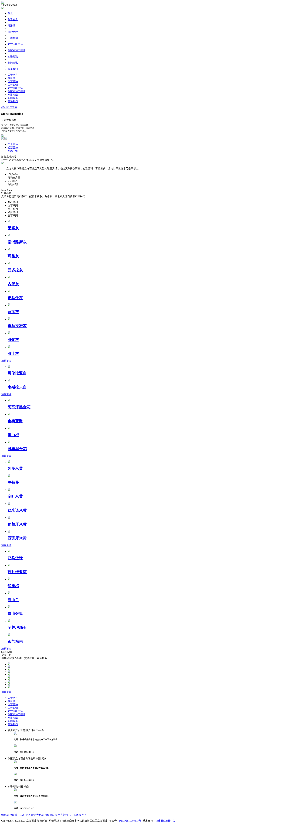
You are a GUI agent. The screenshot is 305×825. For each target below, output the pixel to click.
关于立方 (13, 19)
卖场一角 (13, 150)
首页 (10, 13)
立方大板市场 (15, 44)
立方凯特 (63, 814)
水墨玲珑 (13, 56)
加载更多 (6, 360)
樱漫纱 (11, 25)
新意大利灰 (37, 814)
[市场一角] (9, 664)
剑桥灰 (5, 814)
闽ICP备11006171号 (130, 820)
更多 (84, 814)
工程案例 (13, 38)
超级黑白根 (51, 814)
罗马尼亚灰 (24, 814)
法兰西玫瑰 (75, 814)
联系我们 (13, 69)
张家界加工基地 (16, 50)
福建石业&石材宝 (165, 820)
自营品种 (13, 31)
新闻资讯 (13, 62)
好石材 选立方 (9, 107)
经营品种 (13, 147)
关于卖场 (13, 144)
